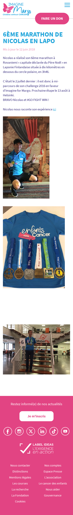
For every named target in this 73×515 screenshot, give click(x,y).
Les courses (20, 483)
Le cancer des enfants (53, 483)
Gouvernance (53, 495)
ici (54, 109)
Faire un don (52, 18)
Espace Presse (53, 471)
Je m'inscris (36, 416)
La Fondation (20, 495)
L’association (52, 477)
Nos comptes (52, 465)
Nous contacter (20, 465)
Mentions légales (20, 477)
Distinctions (20, 471)
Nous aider (53, 489)
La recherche (20, 489)
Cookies (20, 501)
